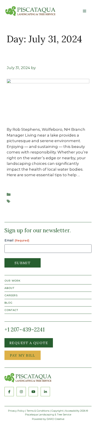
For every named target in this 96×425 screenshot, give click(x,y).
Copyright (57, 410)
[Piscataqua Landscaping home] (27, 377)
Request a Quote (28, 343)
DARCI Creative (55, 419)
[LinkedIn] (45, 391)
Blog (8, 302)
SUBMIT (23, 263)
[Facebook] (9, 391)
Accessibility (72, 410)
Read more (17, 180)
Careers (11, 295)
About (9, 288)
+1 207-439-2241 (24, 329)
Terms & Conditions (38, 410)
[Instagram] (21, 391)
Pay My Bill (22, 355)
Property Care (26, 194)
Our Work (12, 280)
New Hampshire (28, 201)
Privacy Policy (16, 410)
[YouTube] (33, 391)
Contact (11, 310)
